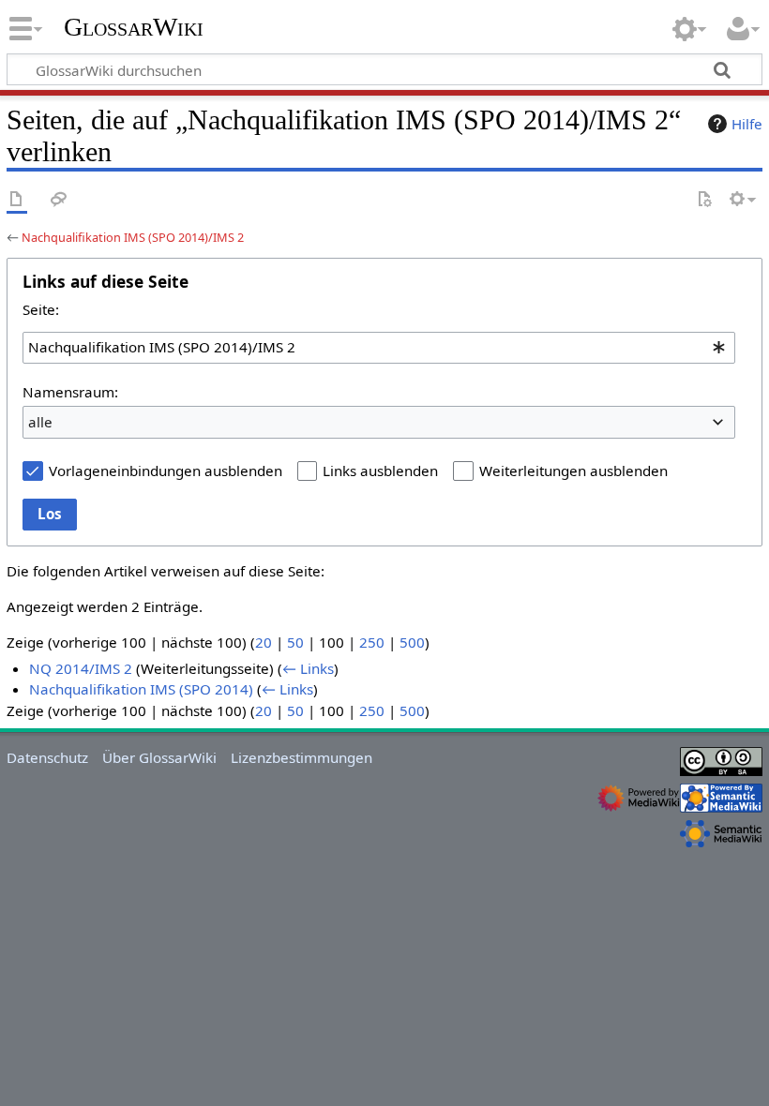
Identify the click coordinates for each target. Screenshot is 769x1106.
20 (263, 642)
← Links (308, 668)
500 (412, 642)
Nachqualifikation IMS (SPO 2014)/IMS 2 (133, 237)
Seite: (41, 309)
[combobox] (379, 348)
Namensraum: (70, 391)
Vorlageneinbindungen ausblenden (165, 470)
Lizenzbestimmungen (301, 757)
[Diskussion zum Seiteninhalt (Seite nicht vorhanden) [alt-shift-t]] (59, 200)
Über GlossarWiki (159, 757)
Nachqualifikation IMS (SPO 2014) (141, 689)
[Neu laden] (704, 200)
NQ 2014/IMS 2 (80, 668)
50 (295, 642)
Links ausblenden (380, 470)
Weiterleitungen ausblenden (573, 470)
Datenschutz (47, 757)
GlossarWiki (134, 27)
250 (371, 642)
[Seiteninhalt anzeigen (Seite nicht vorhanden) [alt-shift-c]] (17, 200)
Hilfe (746, 123)
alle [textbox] (40, 421)
